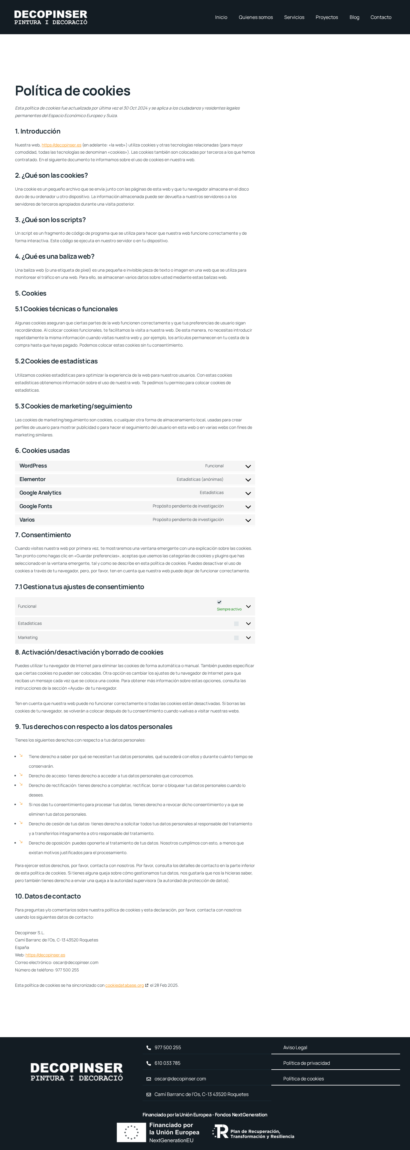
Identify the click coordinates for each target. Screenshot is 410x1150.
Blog (354, 17)
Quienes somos (256, 17)
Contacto (381, 17)
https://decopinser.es (61, 145)
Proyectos (327, 17)
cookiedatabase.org (124, 985)
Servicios (294, 17)
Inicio (221, 17)
